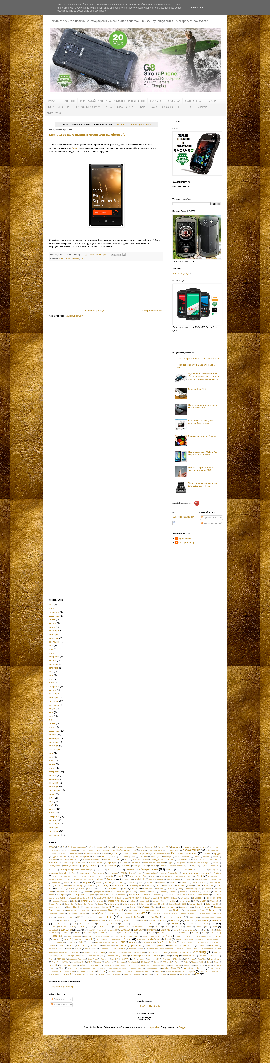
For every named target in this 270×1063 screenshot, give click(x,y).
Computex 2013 (62, 892)
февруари (54, 612)
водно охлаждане (173, 850)
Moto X (184, 933)
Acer (145, 876)
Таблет (188, 869)
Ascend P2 (119, 883)
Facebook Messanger (60, 901)
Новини (53, 862)
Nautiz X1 (179, 936)
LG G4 (90, 927)
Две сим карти (91, 853)
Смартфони (148, 869)
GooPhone (53, 913)
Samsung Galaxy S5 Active (117, 956)
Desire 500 (131, 892)
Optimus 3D (94, 945)
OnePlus (52, 945)
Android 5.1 (216, 879)
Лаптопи (206, 857)
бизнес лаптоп (215, 847)
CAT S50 (90, 889)
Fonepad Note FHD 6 (116, 901)
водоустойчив (191, 849)
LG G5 (100, 927)
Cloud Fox (170, 889)
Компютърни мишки (182, 857)
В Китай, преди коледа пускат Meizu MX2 (198, 358)
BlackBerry (103, 885)
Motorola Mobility (74, 936)
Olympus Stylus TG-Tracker (106, 942)
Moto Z (204, 933)
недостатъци (213, 859)
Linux (150, 927)
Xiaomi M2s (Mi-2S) (143, 971)
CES (124, 889)
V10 (209, 965)
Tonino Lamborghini (68, 965)
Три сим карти (98, 873)
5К (64, 847)
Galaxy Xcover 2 (115, 910)
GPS (62, 913)
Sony (125, 958)
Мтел (117, 859)
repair (95, 952)
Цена (92, 876)
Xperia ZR (203, 971)
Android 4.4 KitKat (174, 879)
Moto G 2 (161, 933)
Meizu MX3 (87, 933)
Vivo (94, 968)
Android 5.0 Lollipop (201, 879)
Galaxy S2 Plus (121, 907)
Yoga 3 (156, 974)
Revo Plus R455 (154, 952)
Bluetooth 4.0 (168, 886)
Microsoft (75, 259)
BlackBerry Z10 (136, 886)
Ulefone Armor (175, 965)
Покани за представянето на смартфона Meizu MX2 (203, 468)
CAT (198, 885)
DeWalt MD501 (194, 892)
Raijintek (86, 952)
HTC (181, 107)
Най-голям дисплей (141, 859)
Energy (100, 895)
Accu (138, 876)
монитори (107, 859)
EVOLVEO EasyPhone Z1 (175, 895)
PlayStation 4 (119, 948)
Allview (100, 879)
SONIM (212, 101)
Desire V (173, 892)
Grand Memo (72, 913)
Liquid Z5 (198, 927)
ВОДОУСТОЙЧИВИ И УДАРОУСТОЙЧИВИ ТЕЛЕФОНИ (112, 101)
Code (180, 889)
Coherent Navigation (192, 889)
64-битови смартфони (77, 847)
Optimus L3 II (188, 945)
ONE (123, 942)
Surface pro (109, 962)
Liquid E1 (158, 927)
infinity (79, 920)
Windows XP (57, 971)
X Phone (101, 971)
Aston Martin (162, 883)
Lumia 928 (165, 930)
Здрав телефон (59, 856)
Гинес (54, 853)
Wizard (91, 971)
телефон (213, 870)
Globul (202, 910)
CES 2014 (135, 889)
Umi (196, 965)
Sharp (175, 956)
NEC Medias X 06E (204, 936)
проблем (125, 866)
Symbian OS (133, 962)
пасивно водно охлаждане (198, 863)
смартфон (130, 870)
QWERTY (75, 952)
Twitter (130, 965)
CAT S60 (100, 889)
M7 (205, 930)
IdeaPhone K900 (207, 917)
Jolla (75, 924)
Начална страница (94, 310)
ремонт (154, 866)
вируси (143, 850)
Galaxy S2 (106, 907)
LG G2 (72, 927)
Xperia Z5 (127, 974)
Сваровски (214, 866)
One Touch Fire (148, 942)
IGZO (70, 920)
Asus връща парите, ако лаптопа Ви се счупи (200, 421)
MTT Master (135, 936)
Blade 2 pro (149, 886)
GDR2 (160, 910)
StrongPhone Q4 (77, 962)
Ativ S (57, 886)
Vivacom (86, 968)
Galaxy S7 (60, 910)
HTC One (135, 917)
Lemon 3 (164, 924)
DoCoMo (206, 892)
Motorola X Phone (102, 936)
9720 (91, 847)
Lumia (214, 926)
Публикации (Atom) (74, 316)
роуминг (195, 866)
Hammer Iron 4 (204, 913)
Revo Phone (140, 952)
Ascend (108, 883)
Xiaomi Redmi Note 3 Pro (175, 971)
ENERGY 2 (110, 895)
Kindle (82, 924)
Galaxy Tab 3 (85, 910)
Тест (73, 873)
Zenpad (182, 974)
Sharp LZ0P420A (188, 956)
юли (51, 671)
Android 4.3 (140, 879)
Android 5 (187, 879)
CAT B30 (71, 889)
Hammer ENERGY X (188, 913)
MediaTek (66, 933)
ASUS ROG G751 (199, 883)
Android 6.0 (56, 883)
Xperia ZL (137, 974)
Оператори (110, 863)
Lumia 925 (152, 930)
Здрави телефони (80, 856)
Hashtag (71, 917)
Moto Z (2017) (215, 933)
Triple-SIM (107, 965)
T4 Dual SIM (145, 962)
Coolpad (87, 892)
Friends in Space (158, 901)
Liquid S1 (178, 927)
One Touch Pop (186, 942)
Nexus (218, 936)
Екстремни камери (160, 853)
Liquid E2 (168, 927)
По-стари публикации (151, 310)
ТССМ (123, 873)
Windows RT (216, 968)
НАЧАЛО (52, 101)
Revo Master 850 (125, 952)
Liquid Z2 (188, 927)
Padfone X (53, 948)
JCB (67, 924)
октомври (54, 638)
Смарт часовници (115, 870)
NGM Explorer (115, 939)
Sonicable (104, 959)
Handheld (60, 917)
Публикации (209, 517)
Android (111, 879)
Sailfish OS (184, 952)
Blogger (182, 1027)
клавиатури (155, 857)
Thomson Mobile (197, 962)
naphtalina (154, 1027)
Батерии (175, 847)
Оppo (170, 863)
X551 (111, 971)
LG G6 (109, 927)
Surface (98, 962)
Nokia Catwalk (154, 939)
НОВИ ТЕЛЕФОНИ (58, 107)
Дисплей (114, 853)
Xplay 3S (147, 974)
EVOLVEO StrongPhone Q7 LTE (81, 898)
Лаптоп (196, 857)
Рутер (204, 866)
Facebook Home (213, 898)
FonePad (99, 901)
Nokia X (168, 939)
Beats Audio (89, 886)
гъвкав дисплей (75, 853)
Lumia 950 (177, 930)
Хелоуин (83, 876)
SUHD (89, 962)
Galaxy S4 (149, 906)
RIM (166, 952)
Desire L (153, 892)
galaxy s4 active (169, 907)
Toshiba (82, 965)
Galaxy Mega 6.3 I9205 (177, 904)
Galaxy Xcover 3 (133, 910)
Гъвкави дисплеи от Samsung (203, 436)
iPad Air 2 (152, 920)
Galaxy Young (149, 910)
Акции (110, 847)
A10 (131, 876)
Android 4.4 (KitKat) (156, 879)
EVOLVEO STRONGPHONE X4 (165, 898)
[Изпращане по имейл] (112, 254)
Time (209, 962)
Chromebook (148, 889)
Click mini (159, 889)
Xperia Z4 (116, 974)
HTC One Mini (152, 917)
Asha (141, 883)
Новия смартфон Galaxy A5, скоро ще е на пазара (202, 453)
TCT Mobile (167, 962)
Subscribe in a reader (183, 517)
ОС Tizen (123, 863)
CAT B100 (208, 886)
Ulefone (164, 965)
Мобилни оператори (69, 859)
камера (103, 856)
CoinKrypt (207, 889)
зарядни (217, 853)
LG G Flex (62, 927)
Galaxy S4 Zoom (202, 907)
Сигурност (53, 870)
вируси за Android (156, 850)
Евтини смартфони (141, 853)
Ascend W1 (131, 883)
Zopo (190, 974)
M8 (212, 930)
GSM (92, 913)
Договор (125, 853)
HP (78, 917)
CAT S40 (81, 889)
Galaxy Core (70, 904)
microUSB (112, 933)
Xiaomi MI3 (158, 971)
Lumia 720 (125, 930)
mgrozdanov (184, 538)
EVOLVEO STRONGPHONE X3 (137, 898)
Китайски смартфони (127, 857)
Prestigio (180, 948)
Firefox (75, 901)
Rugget (174, 952)
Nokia (153, 107)
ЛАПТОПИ (69, 101)
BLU (158, 886)
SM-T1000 (61, 959)
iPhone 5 (174, 920)
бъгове (82, 850)
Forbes (132, 901)
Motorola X (88, 936)
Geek (168, 910)
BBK (65, 886)
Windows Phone (153, 968)
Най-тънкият (182, 859)
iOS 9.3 (143, 920)
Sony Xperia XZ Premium (172, 959)
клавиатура (143, 857)
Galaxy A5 (214, 901)
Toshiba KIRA (95, 965)
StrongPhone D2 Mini (60, 962)
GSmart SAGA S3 (115, 913)
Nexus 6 (78, 939)
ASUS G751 (185, 883)
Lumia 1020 (53, 930)
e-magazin (62, 895)
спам (179, 870)
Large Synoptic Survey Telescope (145, 924)
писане (215, 863)
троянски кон (112, 873)
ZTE (197, 974)
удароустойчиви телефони (195, 873)
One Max (133, 942)
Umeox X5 (188, 965)
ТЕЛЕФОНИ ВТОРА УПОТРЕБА (93, 107)
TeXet (186, 962)
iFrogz (62, 920)
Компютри (167, 857)
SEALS (157, 956)
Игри (95, 857)
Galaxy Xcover (99, 910)
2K (59, 847)
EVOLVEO (156, 101)
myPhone (167, 936)
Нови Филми (54, 112)
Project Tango (192, 948)
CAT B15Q (60, 889)
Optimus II (149, 945)
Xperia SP (214, 971)
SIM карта (203, 956)
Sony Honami (139, 959)
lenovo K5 (189, 924)
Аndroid (140, 847)
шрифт (99, 876)
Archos (98, 883)
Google (212, 910)
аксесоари (101, 847)
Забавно (206, 853)
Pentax (69, 948)
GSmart (100, 913)
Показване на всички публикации (132, 124)
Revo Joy (111, 952)
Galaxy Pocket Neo (91, 907)
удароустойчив (151, 873)
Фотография (65, 876)
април (52, 619)
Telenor (177, 962)
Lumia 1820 (64, 259)
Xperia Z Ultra (80, 974)
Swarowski (121, 962)
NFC (97, 939)
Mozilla (115, 936)
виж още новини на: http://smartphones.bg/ (117, 850)
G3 (195, 901)
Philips (78, 948)
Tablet (156, 962)
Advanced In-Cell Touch (185, 876)
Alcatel (200, 876)
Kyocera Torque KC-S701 (107, 924)
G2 (189, 901)
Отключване (135, 863)
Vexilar (70, 968)
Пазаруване (180, 863)
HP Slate (99, 917)
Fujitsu (172, 901)
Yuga (164, 974)
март (51, 608)
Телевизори (201, 870)
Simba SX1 (214, 956)
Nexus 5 (67, 939)
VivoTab (102, 968)
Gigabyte (177, 910)
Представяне (89, 865)
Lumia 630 (114, 930)
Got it (209, 7)
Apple (142, 107)
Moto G (151, 933)
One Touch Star (202, 942)
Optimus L (160, 945)
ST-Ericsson (190, 959)
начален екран (198, 859)
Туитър (132, 873)
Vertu (61, 968)
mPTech (124, 936)
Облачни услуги (68, 863)
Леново (215, 857)
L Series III (124, 924)
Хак (75, 876)
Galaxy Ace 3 (55, 904)
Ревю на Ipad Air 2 (197, 389)
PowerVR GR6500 (136, 948)
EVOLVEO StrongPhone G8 (199, 895)
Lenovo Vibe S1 (203, 924)
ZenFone (172, 974)
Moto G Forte (173, 933)
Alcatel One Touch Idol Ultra (59, 879)
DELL (109, 892)
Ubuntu (155, 965)
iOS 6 (117, 920)
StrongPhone (215, 959)
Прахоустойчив (70, 866)
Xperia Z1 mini (104, 974)
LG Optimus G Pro (122, 927)
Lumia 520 (91, 930)
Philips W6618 (90, 948)
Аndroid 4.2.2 (163, 847)
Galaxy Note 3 (195, 904)
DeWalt (182, 892)
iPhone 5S (203, 920)
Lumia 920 (138, 930)
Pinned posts (105, 948)
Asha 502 (150, 883)
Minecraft (122, 933)
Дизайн (104, 853)
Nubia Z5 (199, 939)
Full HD (181, 901)
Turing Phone (119, 965)
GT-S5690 (128, 913)
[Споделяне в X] (118, 254)
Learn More (196, 7)
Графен (62, 853)
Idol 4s (54, 920)
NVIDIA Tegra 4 (212, 939)
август (52, 708)
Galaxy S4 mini (186, 907)
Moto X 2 (194, 933)
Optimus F (121, 945)
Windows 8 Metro (137, 968)
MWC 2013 (155, 936)
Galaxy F (101, 904)
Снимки (169, 870)
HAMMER (140, 913)
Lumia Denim (190, 930)
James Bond (57, 924)
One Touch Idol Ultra (166, 942)
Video (78, 968)
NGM (104, 939)
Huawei (179, 917)
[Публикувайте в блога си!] (115, 254)
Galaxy (203, 901)
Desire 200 (120, 892)
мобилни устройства (91, 859)
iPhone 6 (216, 920)
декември (54, 630)
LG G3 (81, 927)
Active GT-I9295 (166, 876)
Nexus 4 (56, 939)
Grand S (83, 913)
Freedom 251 (144, 901)
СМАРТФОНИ (125, 107)
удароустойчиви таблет (169, 873)
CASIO (190, 886)
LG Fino (52, 927)
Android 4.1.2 (127, 879)
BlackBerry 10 (119, 885)
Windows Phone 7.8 (171, 968)
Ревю (146, 866)
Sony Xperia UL (154, 959)
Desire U (163, 892)
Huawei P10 (193, 917)
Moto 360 (133, 933)
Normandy (189, 939)
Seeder (167, 956)
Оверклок (82, 863)
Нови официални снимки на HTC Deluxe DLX (202, 406)
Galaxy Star (72, 910)
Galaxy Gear (113, 904)
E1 (71, 895)
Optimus (82, 945)
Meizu (77, 933)
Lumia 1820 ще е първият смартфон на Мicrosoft (87, 134)
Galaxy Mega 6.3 (158, 904)
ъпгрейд (109, 876)
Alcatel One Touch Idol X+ (83, 879)
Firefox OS (86, 900)
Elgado (91, 895)
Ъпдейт (120, 876)
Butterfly (180, 886)
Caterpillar (112, 888)
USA (203, 965)
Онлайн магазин (95, 863)
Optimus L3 (173, 945)
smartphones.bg (186, 542)
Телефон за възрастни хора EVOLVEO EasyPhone (202, 484)
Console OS (75, 892)
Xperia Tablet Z (54, 974)
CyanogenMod (98, 892)
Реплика (163, 866)
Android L (67, 883)
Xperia (192, 971)
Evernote (121, 895)
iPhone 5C (189, 920)
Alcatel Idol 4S (213, 876)
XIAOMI (129, 971)
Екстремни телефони (184, 853)
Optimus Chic (107, 945)
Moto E (142, 933)
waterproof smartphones (118, 968)
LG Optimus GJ (138, 927)
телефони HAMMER (58, 873)
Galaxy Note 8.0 (212, 904)
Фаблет (217, 873)
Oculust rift (71, 942)
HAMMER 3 (155, 913)
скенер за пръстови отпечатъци (76, 870)
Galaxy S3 (135, 907)
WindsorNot (69, 971)
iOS (110, 920)
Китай (113, 857)
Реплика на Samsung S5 (179, 866)
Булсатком (56, 850)
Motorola (202, 107)
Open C (62, 945)
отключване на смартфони (154, 863)
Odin (81, 942)
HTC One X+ (168, 917)
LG (190, 107)
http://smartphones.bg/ (63, 986)
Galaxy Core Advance (86, 904)
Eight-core (80, 895)
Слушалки (100, 870)
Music (145, 936)
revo (103, 952)
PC (61, 948)
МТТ (127, 859)
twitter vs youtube (142, 965)
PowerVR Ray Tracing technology (160, 948)
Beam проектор (76, 886)
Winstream (81, 971)
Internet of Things (99, 920)
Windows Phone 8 (194, 968)
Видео (91, 850)
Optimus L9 (202, 945)
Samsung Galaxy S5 (95, 956)
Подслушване (54, 866)
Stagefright (202, 959)
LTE (206, 927)
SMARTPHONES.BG (150, 1005)
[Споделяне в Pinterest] (124, 254)
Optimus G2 (135, 945)
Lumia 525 (102, 930)
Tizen (216, 962)
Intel (87, 920)
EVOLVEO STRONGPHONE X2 (109, 898)
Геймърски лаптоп (213, 850)
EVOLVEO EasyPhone (153, 895)
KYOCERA (174, 101)
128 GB (52, 847)
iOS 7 (135, 920)
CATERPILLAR (194, 101)
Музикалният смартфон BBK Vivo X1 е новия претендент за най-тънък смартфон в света (204, 376)
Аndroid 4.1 (150, 847)
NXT (50, 942)
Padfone (214, 945)
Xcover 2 (119, 971)
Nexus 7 (88, 939)
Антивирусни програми (125, 847)
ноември (53, 634)
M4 (199, 930)
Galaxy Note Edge (56, 907)
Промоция (136, 866)
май (51, 649)
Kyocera (91, 924)
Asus (172, 882)
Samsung (167, 107)
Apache (77, 883)
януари (52, 623)
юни (51, 604)
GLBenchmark (190, 910)
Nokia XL (178, 939)
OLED (89, 942)
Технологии (83, 873)
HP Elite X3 (88, 917)
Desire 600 (143, 892)
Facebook (197, 898)
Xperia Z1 (92, 974)
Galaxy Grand (129, 904)
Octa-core (60, 942)
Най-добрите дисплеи (162, 859)
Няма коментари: (98, 255)
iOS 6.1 (127, 920)
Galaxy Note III (73, 907)
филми (55, 876)
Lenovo (175, 923)
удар (139, 873)
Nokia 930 (141, 939)
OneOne (215, 942)
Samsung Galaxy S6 (140, 956)
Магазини (53, 859)
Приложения (110, 865)
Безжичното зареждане (195, 847)
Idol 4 (219, 917)
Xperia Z (67, 974)
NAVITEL (190, 936)
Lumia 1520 (66, 930)
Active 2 (154, 876)
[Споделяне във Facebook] (121, 254)
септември (54, 641)
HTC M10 (124, 917)
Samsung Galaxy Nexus (75, 956)
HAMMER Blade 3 (170, 913)
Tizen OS (53, 965)
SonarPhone (93, 959)
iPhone (163, 920)
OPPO (71, 945)
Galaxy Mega (144, 904)
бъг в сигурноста (70, 850)
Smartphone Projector (76, 959)
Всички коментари (212, 523)
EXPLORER (185, 898)
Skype (51, 959)
